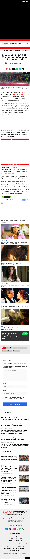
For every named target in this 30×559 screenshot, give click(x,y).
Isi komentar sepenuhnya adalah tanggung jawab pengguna (15, 367)
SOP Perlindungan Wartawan (15, 540)
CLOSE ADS (25, 1)
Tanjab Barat (16, 350)
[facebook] (6, 530)
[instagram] (13, 530)
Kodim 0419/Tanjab (17, 94)
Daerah (15, 47)
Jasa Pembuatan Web (19, 535)
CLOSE (27, 558)
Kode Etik (19, 546)
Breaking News (22, 347)
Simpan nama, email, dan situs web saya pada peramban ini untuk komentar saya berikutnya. (15, 398)
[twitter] (10, 530)
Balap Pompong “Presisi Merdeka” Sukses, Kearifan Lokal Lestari (8, 501)
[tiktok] (23, 530)
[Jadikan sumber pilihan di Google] (7, 70)
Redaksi (23, 544)
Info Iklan (15, 544)
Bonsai (27, 96)
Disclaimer (6, 544)
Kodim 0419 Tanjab (7, 350)
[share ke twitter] (13, 70)
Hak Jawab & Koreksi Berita (15, 538)
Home (3, 47)
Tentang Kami (10, 546)
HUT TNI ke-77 (24, 92)
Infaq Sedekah (9, 535)
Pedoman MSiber (9, 548)
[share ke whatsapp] (17, 70)
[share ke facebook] (10, 70)
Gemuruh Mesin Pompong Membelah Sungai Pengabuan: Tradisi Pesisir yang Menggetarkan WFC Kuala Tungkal (8, 490)
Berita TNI (9, 347)
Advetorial (7, 52)
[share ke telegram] (20, 70)
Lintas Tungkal (13, 63)
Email (4, 390)
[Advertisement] (15, 19)
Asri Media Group (14, 550)
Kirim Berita (24, 536)
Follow (25, 333)
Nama (4, 383)
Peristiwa (23, 47)
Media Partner (6, 536)
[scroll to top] (27, 550)
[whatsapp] (20, 530)
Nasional (9, 47)
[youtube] (16, 530)
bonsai (3, 114)
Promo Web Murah (15, 536)
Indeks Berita (20, 548)
